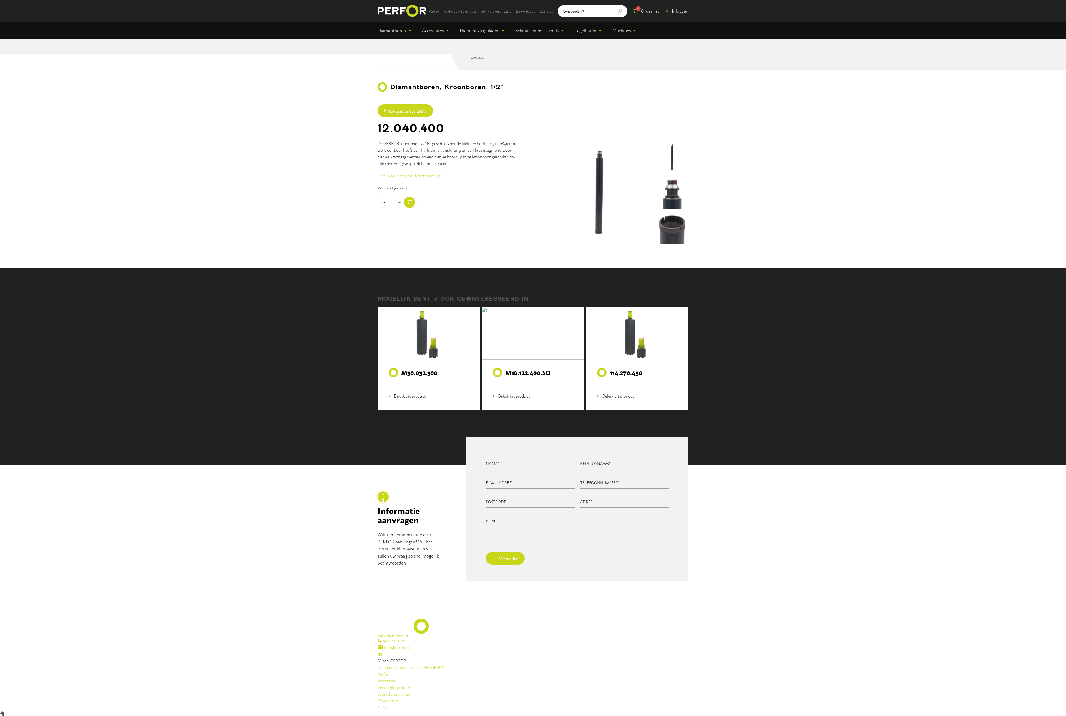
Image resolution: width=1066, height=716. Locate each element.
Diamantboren (392, 30)
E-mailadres (499, 482)
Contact (546, 11)
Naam (492, 463)
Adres (586, 501)
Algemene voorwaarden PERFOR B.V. (411, 667)
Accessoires (433, 30)
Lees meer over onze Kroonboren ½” (410, 175)
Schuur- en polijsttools (537, 30)
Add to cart (409, 202)
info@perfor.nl (396, 647)
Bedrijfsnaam (595, 463)
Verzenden (509, 558)
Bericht (495, 520)
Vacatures (386, 680)
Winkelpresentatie (495, 11)
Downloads (525, 11)
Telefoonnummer (600, 482)
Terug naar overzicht (407, 110)
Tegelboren (585, 30)
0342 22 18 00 (393, 640)
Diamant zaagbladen (479, 30)
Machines (621, 30)
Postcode (496, 501)
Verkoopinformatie (460, 11)
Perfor (434, 11)
